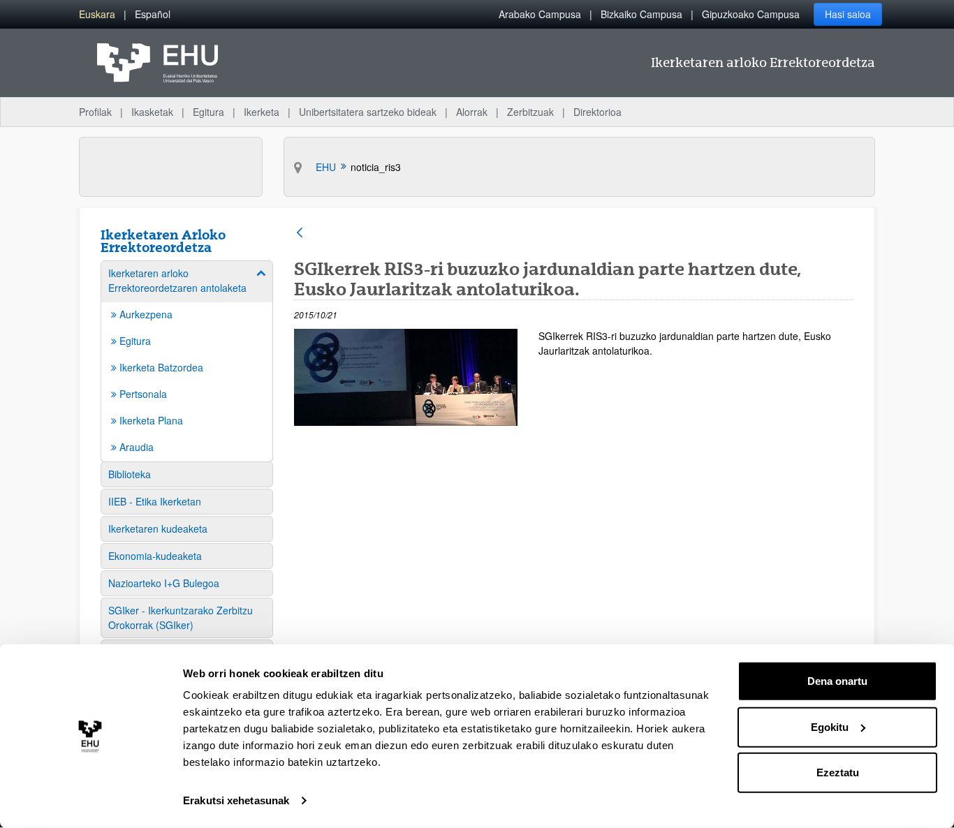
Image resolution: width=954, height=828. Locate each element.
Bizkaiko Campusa (641, 14)
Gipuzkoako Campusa (751, 14)
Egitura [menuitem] (208, 112)
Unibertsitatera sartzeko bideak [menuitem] (367, 112)
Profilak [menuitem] (95, 112)
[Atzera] (299, 233)
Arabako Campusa (540, 14)
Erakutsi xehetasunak (236, 800)
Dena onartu (837, 681)
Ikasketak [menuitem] (152, 112)
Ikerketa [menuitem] (261, 112)
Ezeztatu (837, 772)
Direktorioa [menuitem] (597, 112)
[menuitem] (97, 14)
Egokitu (830, 726)
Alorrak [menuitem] (471, 112)
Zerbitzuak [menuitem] (530, 112)
